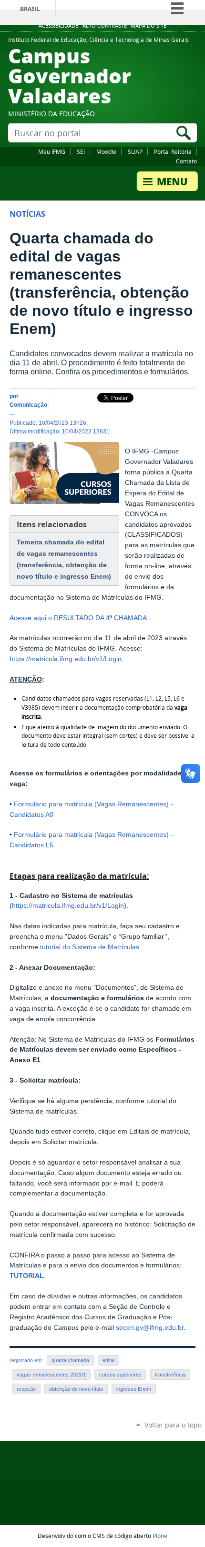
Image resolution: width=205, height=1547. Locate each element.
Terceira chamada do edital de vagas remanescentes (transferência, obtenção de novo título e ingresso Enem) (64, 559)
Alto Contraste (104, 25)
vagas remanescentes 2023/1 (51, 1374)
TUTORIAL (27, 1275)
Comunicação (28, 405)
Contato (186, 161)
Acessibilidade (58, 25)
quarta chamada (70, 1360)
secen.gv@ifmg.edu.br (150, 1327)
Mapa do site (148, 25)
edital (108, 1360)
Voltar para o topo (173, 1424)
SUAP (135, 151)
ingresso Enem (133, 1389)
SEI (81, 151)
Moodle (106, 151)
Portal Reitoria (173, 151)
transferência (170, 1374)
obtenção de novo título (76, 1389)
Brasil (30, 9)
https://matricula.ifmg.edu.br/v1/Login (66, 659)
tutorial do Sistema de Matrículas (88, 947)
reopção (26, 1389)
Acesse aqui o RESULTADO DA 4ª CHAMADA (78, 618)
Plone (160, 1535)
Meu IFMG (51, 151)
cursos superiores (120, 1374)
